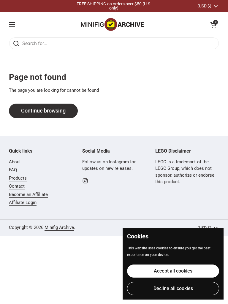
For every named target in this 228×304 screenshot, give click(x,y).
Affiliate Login (23, 202)
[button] (213, 25)
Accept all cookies (173, 271)
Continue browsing (43, 110)
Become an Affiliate (28, 194)
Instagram (119, 161)
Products (18, 178)
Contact (17, 186)
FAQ (13, 169)
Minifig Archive (59, 227)
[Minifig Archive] (112, 24)
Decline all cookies (173, 288)
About (15, 161)
